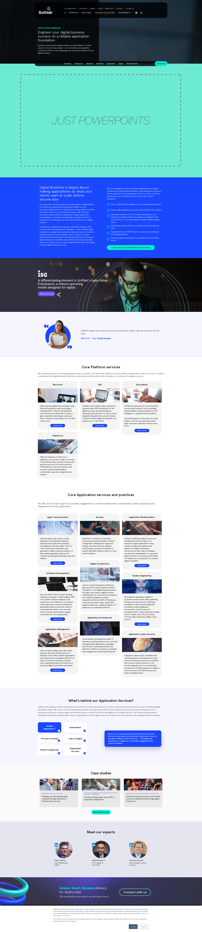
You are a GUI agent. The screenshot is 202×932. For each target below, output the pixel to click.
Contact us (130, 8)
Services (89, 64)
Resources (79, 64)
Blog (100, 8)
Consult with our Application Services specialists (130, 247)
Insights (92, 8)
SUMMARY (67, 64)
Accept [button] (133, 927)
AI (65, 12)
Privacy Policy (66, 915)
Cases (120, 64)
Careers (119, 8)
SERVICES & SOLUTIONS (105, 12)
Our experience (70, 8)
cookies (143, 913)
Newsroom (109, 8)
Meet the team (132, 64)
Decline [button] (143, 927)
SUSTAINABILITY (124, 12)
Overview (82, 8)
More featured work (101, 812)
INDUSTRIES (86, 12)
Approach (111, 64)
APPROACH (73, 12)
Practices (100, 64)
